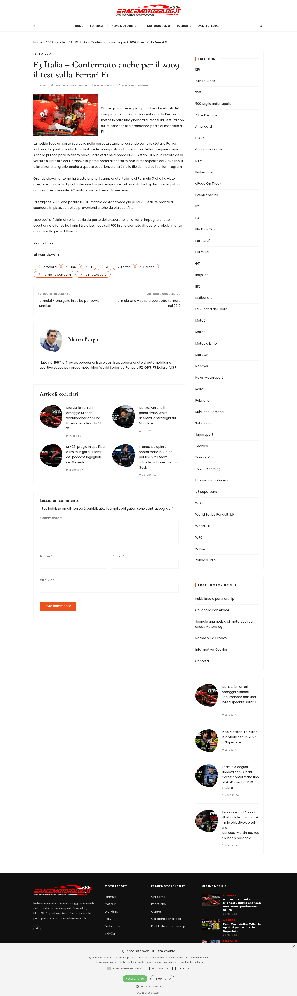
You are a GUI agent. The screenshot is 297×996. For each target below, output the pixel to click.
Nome (46, 556)
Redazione (158, 904)
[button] (148, 986)
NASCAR (201, 366)
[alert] (148, 969)
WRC (199, 537)
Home (79, 26)
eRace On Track (208, 183)
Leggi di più (196, 961)
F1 (91, 267)
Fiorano (149, 267)
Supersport (204, 434)
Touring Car (204, 457)
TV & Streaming (207, 469)
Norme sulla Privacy (211, 638)
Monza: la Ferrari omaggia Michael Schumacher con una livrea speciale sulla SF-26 (84, 418)
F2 (197, 206)
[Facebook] (37, 928)
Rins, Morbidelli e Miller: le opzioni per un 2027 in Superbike (240, 737)
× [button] (293, 946)
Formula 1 (97, 26)
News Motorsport (126, 26)
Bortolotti (49, 267)
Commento (51, 518)
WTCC (200, 548)
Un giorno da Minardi (211, 480)
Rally (199, 389)
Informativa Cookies (211, 649)
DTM (198, 160)
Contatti (202, 661)
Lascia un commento (136, 85)
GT (197, 263)
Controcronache (208, 149)
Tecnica (201, 446)
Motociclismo (158, 26)
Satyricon (203, 423)
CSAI (73, 267)
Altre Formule (206, 115)
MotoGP (201, 354)
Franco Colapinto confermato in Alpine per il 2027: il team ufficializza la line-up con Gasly (158, 457)
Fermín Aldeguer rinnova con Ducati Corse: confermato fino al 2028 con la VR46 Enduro (240, 777)
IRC (197, 286)
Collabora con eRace (212, 610)
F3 (34, 53)
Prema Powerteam (56, 274)
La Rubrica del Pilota (211, 309)
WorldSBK (203, 526)
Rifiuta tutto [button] (162, 978)
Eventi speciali (209, 26)
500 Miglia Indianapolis (213, 103)
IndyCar (201, 275)
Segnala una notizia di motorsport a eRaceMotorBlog (224, 624)
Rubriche (184, 26)
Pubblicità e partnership (214, 598)
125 (197, 69)
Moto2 (200, 320)
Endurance (204, 172)
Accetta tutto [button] (135, 978)
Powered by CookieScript (148, 993)
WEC (199, 503)
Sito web (47, 580)
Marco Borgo (106, 85)
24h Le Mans (205, 81)
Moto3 (200, 332)
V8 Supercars (206, 491)
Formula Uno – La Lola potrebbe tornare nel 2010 (148, 303)
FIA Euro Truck (206, 229)
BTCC (199, 138)
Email (118, 556)
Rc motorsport (95, 274)
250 (198, 92)
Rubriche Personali (210, 411)
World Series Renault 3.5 (214, 514)
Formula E (203, 252)
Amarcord (203, 126)
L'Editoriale (203, 297)
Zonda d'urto (205, 560)
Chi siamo (158, 897)
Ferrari (126, 267)
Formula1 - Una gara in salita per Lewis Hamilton (68, 303)
